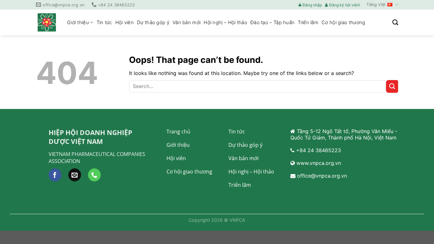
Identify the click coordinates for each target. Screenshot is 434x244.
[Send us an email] (74, 174)
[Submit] (392, 86)
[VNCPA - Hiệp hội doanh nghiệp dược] (47, 22)
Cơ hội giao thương (343, 22)
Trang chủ (178, 131)
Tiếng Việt (376, 4)
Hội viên (124, 22)
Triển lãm (308, 22)
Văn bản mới (186, 22)
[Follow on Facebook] (55, 174)
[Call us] (94, 174)
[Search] (395, 22)
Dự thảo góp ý (153, 22)
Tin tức (104, 22)
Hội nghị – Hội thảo (225, 22)
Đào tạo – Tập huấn (272, 22)
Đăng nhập (312, 5)
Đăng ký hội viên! (344, 5)
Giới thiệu (78, 22)
